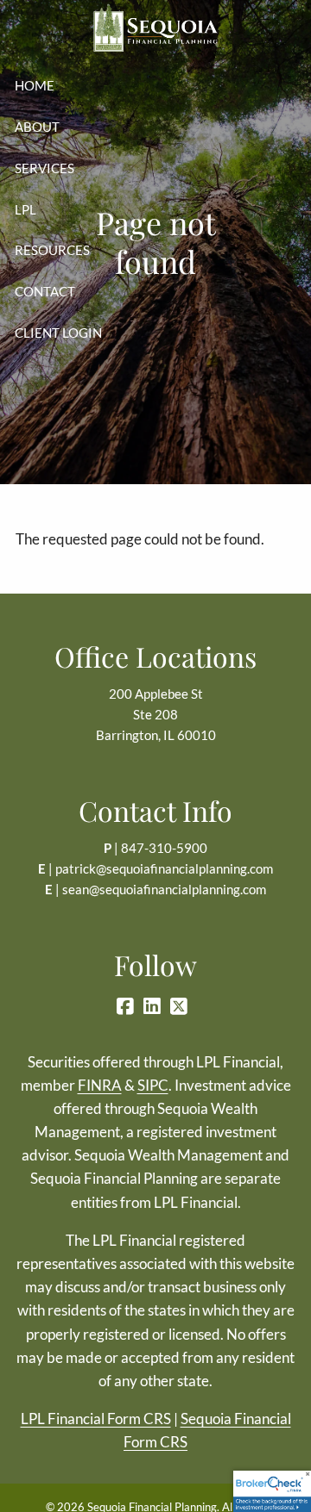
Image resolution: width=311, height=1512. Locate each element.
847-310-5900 (164, 848)
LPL (25, 209)
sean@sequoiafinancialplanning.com (164, 889)
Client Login (58, 332)
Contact (45, 291)
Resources (52, 250)
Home (34, 85)
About (37, 126)
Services (44, 168)
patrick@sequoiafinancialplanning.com (164, 868)
